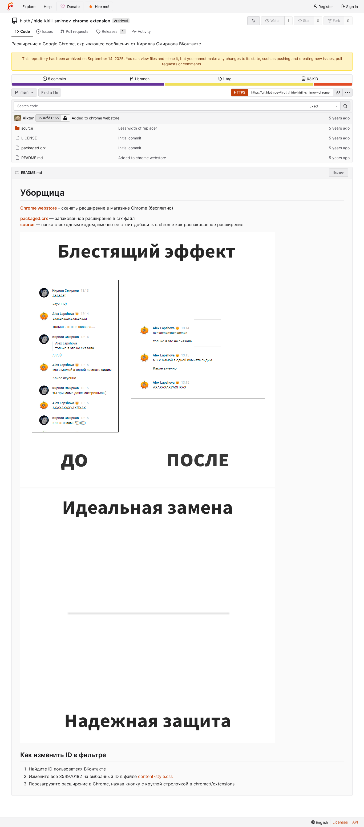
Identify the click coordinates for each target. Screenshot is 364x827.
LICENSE (29, 138)
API (355, 822)
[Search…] (345, 106)
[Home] (10, 6)
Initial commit (129, 138)
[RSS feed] (253, 20)
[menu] (347, 93)
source (27, 128)
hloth (25, 20)
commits (57, 79)
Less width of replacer (137, 128)
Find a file (49, 92)
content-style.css (155, 776)
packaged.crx (33, 148)
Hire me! (102, 6)
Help (48, 6)
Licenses (340, 822)
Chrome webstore (38, 208)
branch (142, 79)
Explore (28, 6)
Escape (338, 172)
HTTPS (239, 92)
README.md (32, 157)
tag (227, 79)
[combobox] (323, 106)
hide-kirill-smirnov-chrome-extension (72, 20)
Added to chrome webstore (95, 118)
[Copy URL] (338, 93)
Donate (73, 6)
